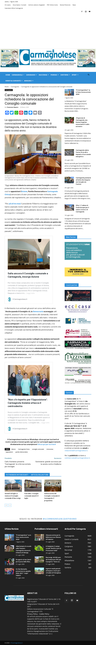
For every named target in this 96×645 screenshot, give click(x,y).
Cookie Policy (44, 614)
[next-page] (9, 505)
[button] (88, 75)
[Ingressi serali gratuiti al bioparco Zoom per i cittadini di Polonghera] (39, 571)
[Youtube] (89, 11)
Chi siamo (8, 5)
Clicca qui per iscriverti (46, 444)
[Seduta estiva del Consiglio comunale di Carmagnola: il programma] (52, 485)
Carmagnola (17, 75)
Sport (74, 75)
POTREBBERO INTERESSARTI (17, 475)
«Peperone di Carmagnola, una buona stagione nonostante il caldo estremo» (82, 122)
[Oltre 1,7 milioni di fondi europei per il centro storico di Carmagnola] (69, 207)
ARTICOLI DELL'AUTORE (39, 475)
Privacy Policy (32, 614)
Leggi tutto (30, 293)
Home (8, 75)
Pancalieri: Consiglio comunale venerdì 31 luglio (31, 496)
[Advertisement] (48, 30)
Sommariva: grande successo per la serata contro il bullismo (48, 463)
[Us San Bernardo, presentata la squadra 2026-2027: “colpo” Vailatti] (9, 571)
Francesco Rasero (12, 107)
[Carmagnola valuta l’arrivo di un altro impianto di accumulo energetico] (69, 152)
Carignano (30, 75)
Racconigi (43, 75)
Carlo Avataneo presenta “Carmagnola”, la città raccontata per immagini (18, 464)
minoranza (49, 449)
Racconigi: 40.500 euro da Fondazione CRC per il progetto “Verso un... (53, 560)
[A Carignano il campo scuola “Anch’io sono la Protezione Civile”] (39, 548)
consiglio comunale (38, 449)
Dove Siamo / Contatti (19, 5)
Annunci (28, 81)
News (74, 5)
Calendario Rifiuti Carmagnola (14, 8)
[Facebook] (82, 11)
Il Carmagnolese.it (16, 643)
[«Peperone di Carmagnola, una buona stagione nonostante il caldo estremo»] (69, 120)
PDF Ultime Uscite (52, 5)
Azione (24, 191)
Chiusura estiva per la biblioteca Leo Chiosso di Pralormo (53, 537)
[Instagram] (85, 11)
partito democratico (21, 452)
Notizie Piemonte (65, 5)
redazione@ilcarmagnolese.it (76, 450)
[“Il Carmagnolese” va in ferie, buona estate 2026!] (69, 92)
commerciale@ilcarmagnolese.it (77, 458)
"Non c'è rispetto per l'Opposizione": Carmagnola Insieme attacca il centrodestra (28, 403)
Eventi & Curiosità (13, 81)
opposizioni (9, 452)
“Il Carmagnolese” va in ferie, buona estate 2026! (83, 92)
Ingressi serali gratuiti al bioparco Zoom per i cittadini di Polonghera (53, 571)
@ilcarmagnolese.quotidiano (60, 519)
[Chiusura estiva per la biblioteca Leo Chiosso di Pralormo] (39, 537)
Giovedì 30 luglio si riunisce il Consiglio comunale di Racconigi (12, 496)
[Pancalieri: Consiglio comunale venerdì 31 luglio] (33, 485)
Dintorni (64, 75)
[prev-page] (6, 505)
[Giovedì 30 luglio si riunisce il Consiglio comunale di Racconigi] (13, 485)
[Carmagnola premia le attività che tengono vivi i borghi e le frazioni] (69, 180)
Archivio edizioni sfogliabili (36, 5)
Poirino (54, 75)
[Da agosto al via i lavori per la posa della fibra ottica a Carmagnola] (9, 562)
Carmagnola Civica (24, 449)
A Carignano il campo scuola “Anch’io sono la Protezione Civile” (53, 548)
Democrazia (38, 311)
